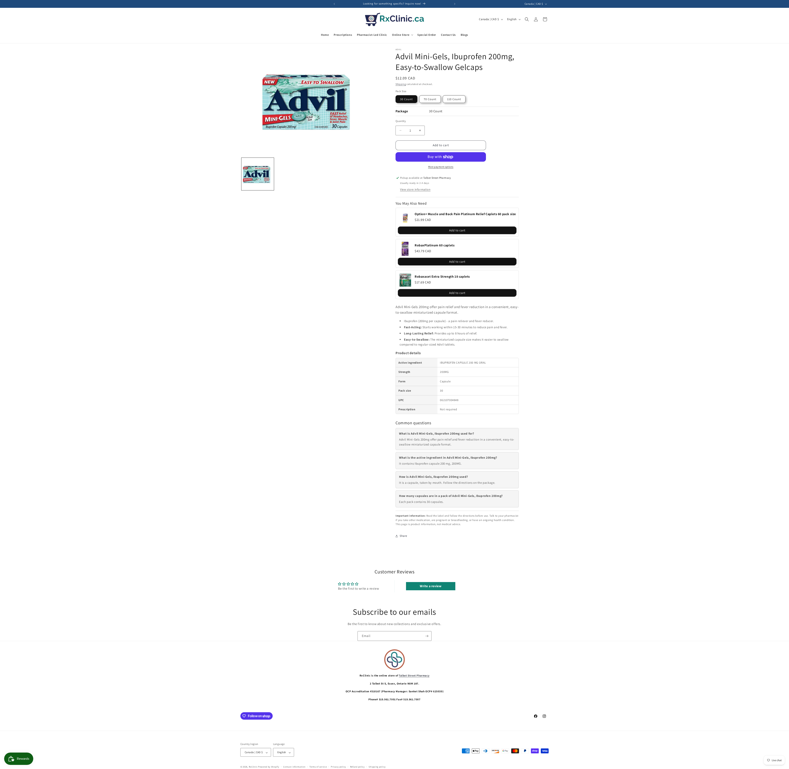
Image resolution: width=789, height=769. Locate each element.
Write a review (430, 586)
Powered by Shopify (268, 767)
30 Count (406, 99)
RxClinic (253, 767)
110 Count (454, 99)
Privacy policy (338, 766)
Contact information (294, 766)
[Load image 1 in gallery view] (257, 174)
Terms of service (318, 766)
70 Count (430, 99)
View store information (415, 189)
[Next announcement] (454, 4)
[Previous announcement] (334, 4)
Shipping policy (377, 766)
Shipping (401, 84)
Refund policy (357, 766)
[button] (402, 34)
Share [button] (403, 536)
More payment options (440, 166)
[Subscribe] (426, 636)
